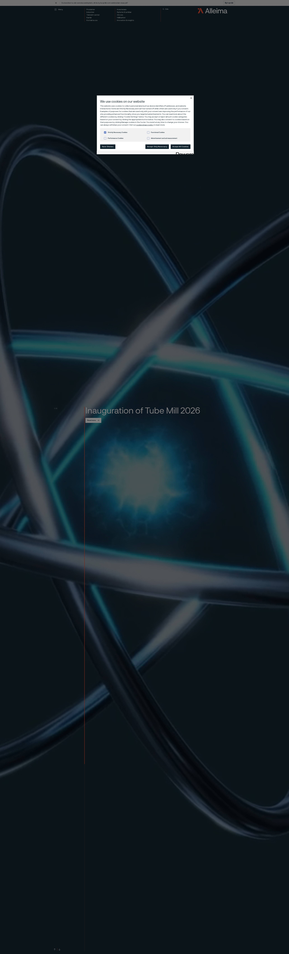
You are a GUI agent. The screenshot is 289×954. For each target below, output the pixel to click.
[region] (145, 124)
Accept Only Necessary (157, 146)
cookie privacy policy (144, 125)
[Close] (191, 98)
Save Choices (107, 146)
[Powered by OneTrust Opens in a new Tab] (184, 152)
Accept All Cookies (180, 146)
